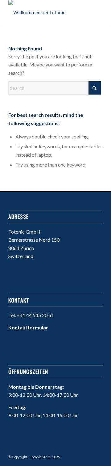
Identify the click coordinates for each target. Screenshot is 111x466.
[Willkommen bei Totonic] (46, 12)
